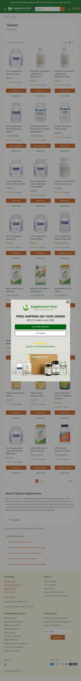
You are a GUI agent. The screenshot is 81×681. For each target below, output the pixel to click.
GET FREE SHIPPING (40, 327)
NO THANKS (40, 333)
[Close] (67, 302)
